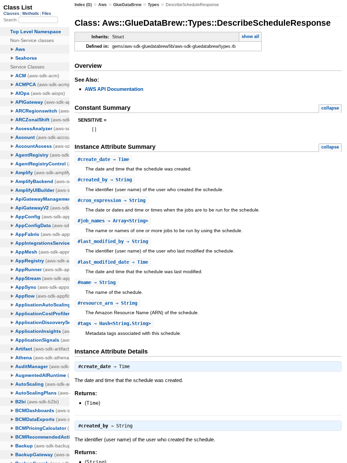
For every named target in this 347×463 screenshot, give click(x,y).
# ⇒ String (105, 179)
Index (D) (83, 4)
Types (153, 4)
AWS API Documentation (114, 89)
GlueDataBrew (127, 4)
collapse (330, 107)
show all (250, 36)
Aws (102, 4)
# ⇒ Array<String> (113, 220)
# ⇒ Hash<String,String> (114, 323)
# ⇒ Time (103, 159)
